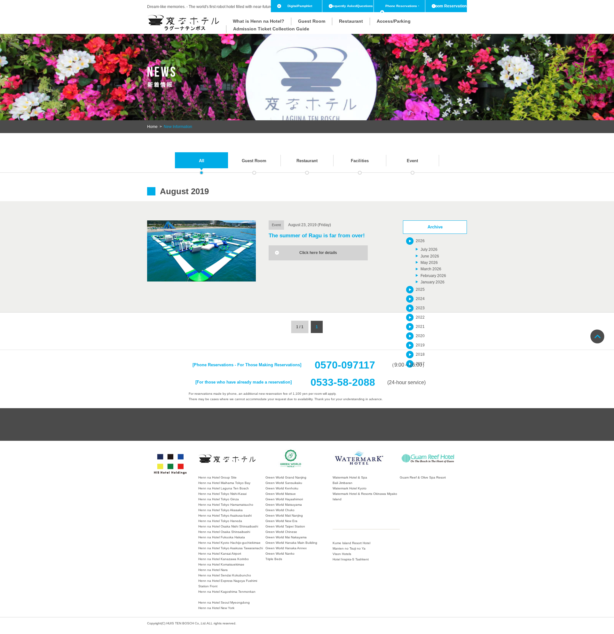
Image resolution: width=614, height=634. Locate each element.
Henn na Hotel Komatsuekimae (221, 564)
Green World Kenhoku (281, 488)
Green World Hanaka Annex (286, 548)
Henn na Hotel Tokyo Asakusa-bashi (225, 515)
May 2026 (429, 262)
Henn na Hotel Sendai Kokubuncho (224, 575)
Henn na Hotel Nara (213, 570)
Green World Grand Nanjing (285, 477)
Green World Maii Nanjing (284, 515)
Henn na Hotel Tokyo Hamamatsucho (225, 504)
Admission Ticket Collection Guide (271, 28)
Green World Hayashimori (284, 499)
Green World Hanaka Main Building (291, 542)
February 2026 (433, 275)
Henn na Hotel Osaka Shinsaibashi (224, 532)
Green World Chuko (280, 510)
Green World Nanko (280, 553)
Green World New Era (281, 521)
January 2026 (433, 282)
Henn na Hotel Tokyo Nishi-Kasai (222, 493)
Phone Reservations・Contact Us (402, 12)
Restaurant (351, 21)
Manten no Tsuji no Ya (349, 548)
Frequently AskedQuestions (351, 6)
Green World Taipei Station (285, 526)
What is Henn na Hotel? (258, 21)
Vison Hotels (342, 554)
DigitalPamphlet (299, 6)
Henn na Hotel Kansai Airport (219, 553)
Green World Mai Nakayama (286, 537)
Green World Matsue (280, 493)
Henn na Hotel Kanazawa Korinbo (223, 559)
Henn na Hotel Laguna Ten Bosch (223, 488)
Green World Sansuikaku (283, 483)
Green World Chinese (281, 532)
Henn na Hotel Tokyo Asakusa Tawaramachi (230, 548)
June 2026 (430, 256)
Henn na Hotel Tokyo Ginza (218, 499)
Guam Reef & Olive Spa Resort (423, 477)
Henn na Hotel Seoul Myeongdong (224, 602)
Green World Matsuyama (283, 504)
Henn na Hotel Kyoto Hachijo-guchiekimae (229, 542)
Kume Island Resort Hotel (351, 543)
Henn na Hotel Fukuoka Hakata (221, 537)
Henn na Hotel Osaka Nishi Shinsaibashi (228, 526)
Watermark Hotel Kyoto (349, 488)
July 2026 (429, 249)
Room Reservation (449, 6)
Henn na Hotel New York (216, 608)
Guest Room (311, 21)
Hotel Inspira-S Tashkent (351, 559)
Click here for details (318, 252)
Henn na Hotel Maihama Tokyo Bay (224, 483)
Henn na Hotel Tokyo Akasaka (220, 510)
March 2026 (431, 269)
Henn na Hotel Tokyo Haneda (220, 521)
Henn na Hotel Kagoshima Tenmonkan (227, 591)
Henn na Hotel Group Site (217, 477)
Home (152, 126)
